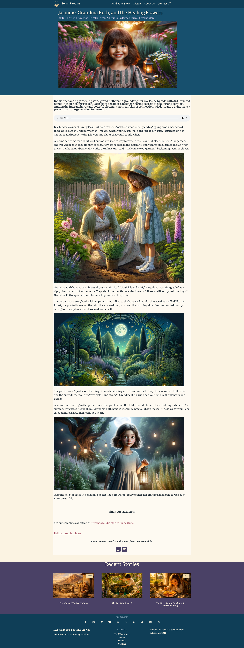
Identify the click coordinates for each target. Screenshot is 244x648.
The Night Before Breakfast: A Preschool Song (170, 604)
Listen (137, 3)
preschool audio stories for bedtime (112, 523)
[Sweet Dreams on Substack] (93, 622)
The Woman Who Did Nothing (74, 603)
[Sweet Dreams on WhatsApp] (126, 622)
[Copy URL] (118, 549)
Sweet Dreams (71, 3)
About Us (149, 3)
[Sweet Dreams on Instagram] (150, 622)
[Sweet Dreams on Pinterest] (101, 622)
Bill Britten (68, 18)
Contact (162, 3)
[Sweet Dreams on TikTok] (142, 622)
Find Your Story (121, 3)
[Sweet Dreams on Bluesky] (110, 622)
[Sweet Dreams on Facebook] (85, 622)
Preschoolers (146, 18)
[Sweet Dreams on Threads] (158, 622)
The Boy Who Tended (122, 603)
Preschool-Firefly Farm (91, 18)
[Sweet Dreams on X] (118, 622)
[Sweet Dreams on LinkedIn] (134, 622)
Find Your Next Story (122, 511)
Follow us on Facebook (67, 533)
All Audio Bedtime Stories (122, 18)
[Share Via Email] (124, 549)
